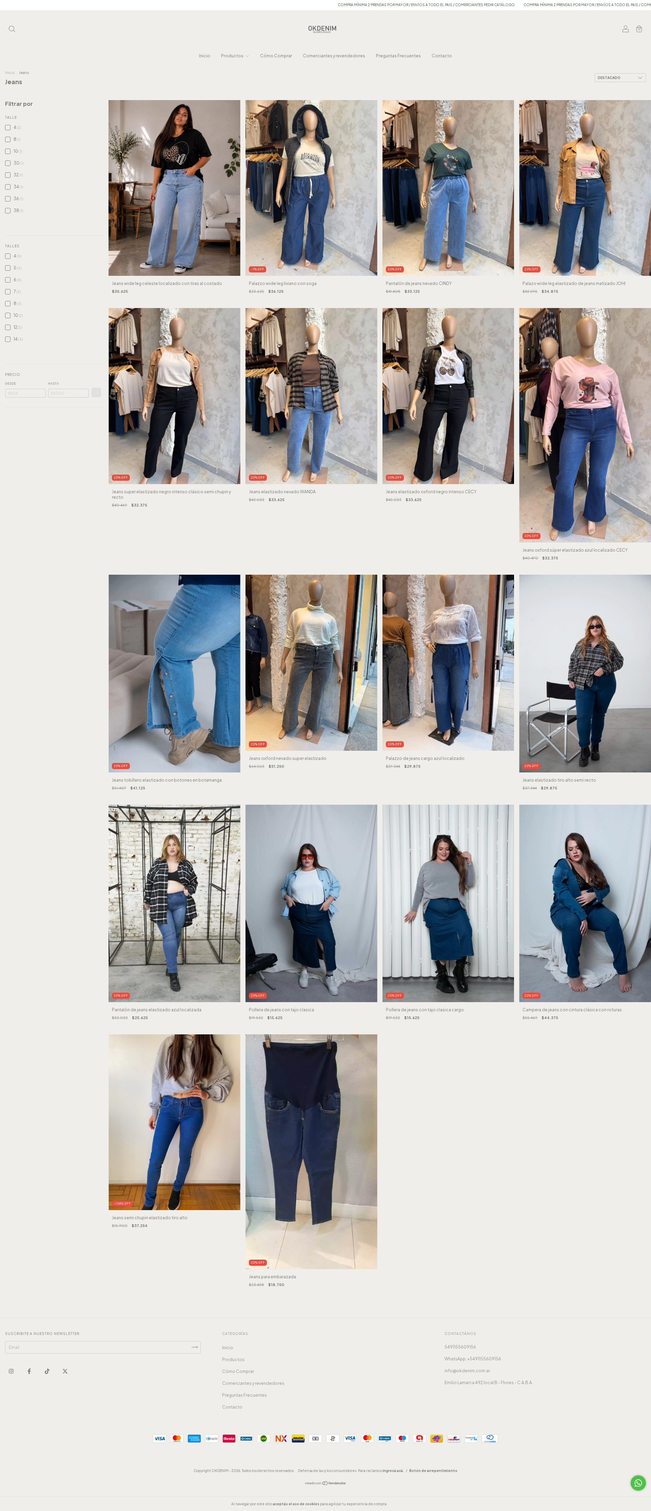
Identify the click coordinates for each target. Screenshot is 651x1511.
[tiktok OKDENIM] (47, 1371)
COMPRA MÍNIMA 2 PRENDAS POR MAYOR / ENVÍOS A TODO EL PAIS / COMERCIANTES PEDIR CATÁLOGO (284, 5)
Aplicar (96, 392)
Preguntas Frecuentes (398, 55)
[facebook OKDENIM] (29, 1371)
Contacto (442, 55)
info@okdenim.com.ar (467, 1370)
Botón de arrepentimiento (433, 1471)
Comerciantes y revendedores (334, 55)
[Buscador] (11, 29)
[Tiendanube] (325, 1483)
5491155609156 (460, 1347)
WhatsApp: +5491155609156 (473, 1358)
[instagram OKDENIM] (11, 1371)
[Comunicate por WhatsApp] (638, 1483)
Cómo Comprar (276, 55)
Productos (232, 55)
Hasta (53, 383)
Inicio (204, 55)
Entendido (406, 1504)
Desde (10, 383)
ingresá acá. (393, 1471)
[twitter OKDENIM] (65, 1371)
